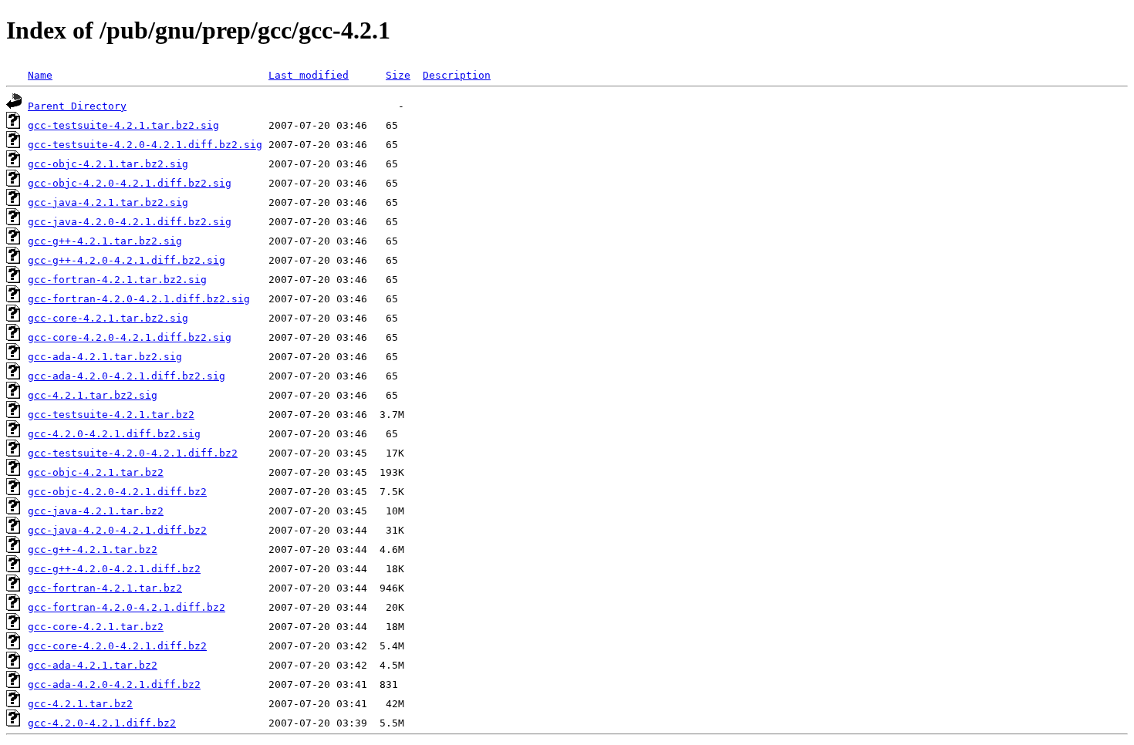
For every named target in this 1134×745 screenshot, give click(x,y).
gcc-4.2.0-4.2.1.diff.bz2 (102, 723)
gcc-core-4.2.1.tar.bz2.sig (108, 318)
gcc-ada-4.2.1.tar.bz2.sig (105, 356)
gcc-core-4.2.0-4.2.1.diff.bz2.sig (129, 337)
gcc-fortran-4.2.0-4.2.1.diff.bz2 (126, 607)
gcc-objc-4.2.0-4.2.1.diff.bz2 (117, 491)
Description (457, 75)
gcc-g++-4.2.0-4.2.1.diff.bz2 (114, 569)
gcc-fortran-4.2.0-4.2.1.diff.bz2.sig (139, 299)
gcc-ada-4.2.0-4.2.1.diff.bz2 (114, 684)
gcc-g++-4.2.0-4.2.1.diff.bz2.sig (126, 260)
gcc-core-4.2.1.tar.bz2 (96, 626)
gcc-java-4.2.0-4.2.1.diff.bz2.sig (129, 222)
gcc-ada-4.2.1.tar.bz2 (92, 665)
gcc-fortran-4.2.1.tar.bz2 (105, 588)
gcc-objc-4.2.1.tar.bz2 (96, 472)
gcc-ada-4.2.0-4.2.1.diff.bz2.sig (126, 376)
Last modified (308, 75)
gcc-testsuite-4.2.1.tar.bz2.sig (123, 125)
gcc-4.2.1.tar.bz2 (80, 704)
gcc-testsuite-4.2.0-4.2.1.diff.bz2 (133, 453)
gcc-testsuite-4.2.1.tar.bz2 (111, 414)
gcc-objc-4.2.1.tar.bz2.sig (108, 164)
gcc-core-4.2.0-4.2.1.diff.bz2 (117, 646)
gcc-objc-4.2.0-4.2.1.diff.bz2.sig (129, 183)
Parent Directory (77, 106)
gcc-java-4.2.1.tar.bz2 (96, 511)
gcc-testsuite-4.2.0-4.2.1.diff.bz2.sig (145, 144)
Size (398, 75)
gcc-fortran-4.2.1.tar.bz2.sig (117, 279)
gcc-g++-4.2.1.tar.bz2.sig (105, 241)
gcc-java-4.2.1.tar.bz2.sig (108, 202)
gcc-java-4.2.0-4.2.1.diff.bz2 (117, 530)
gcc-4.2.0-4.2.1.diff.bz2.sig (114, 434)
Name (40, 75)
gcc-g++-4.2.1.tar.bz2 (92, 549)
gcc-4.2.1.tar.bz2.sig (92, 395)
